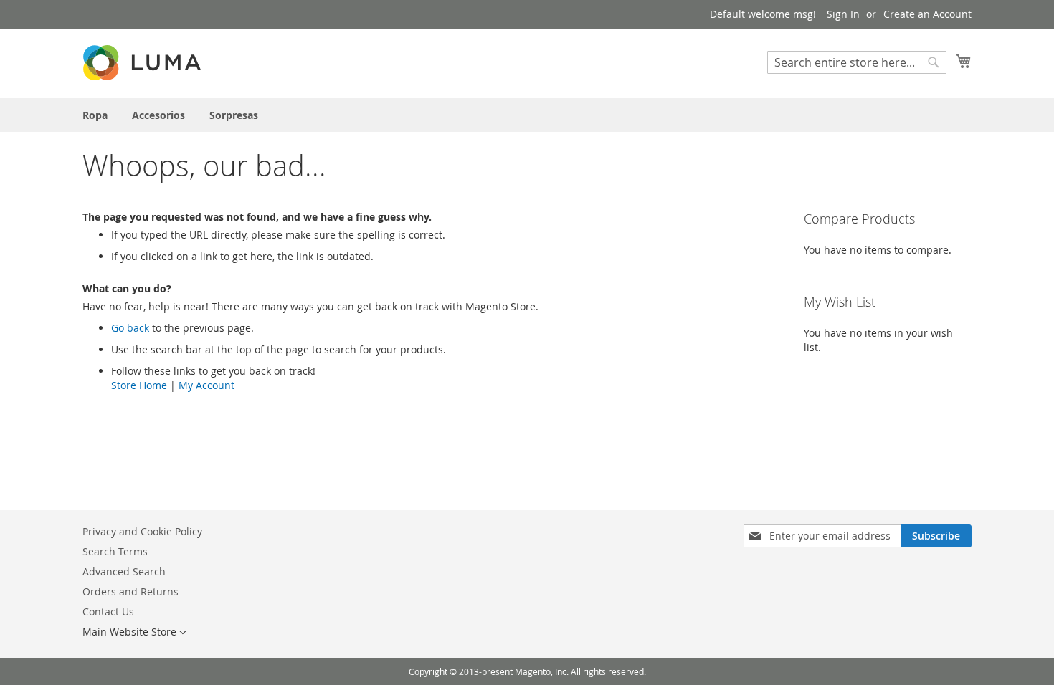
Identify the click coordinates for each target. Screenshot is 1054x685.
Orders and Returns (130, 591)
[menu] (527, 115)
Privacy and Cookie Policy (142, 531)
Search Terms (115, 551)
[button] (134, 633)
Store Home (139, 385)
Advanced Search (124, 571)
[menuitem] (95, 115)
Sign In (843, 14)
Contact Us (108, 611)
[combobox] (856, 62)
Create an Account (927, 14)
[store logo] (143, 62)
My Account (206, 385)
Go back (130, 328)
